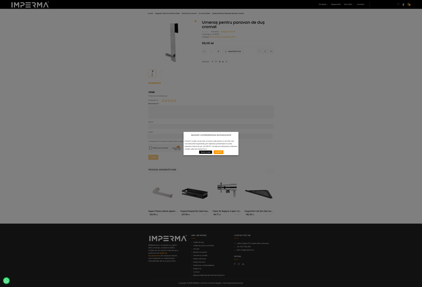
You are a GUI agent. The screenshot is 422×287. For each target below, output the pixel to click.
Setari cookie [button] (205, 152)
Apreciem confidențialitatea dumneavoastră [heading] (211, 135)
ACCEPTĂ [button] (218, 152)
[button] (6, 280)
